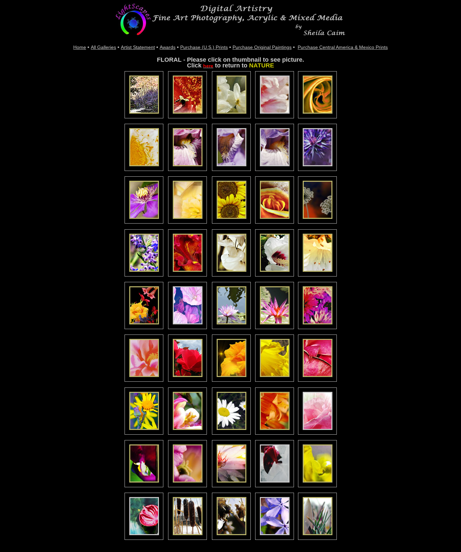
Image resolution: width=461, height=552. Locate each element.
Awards (167, 47)
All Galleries (103, 47)
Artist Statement (138, 47)
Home (79, 47)
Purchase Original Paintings (262, 47)
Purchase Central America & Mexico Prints (343, 47)
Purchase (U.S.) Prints (204, 47)
